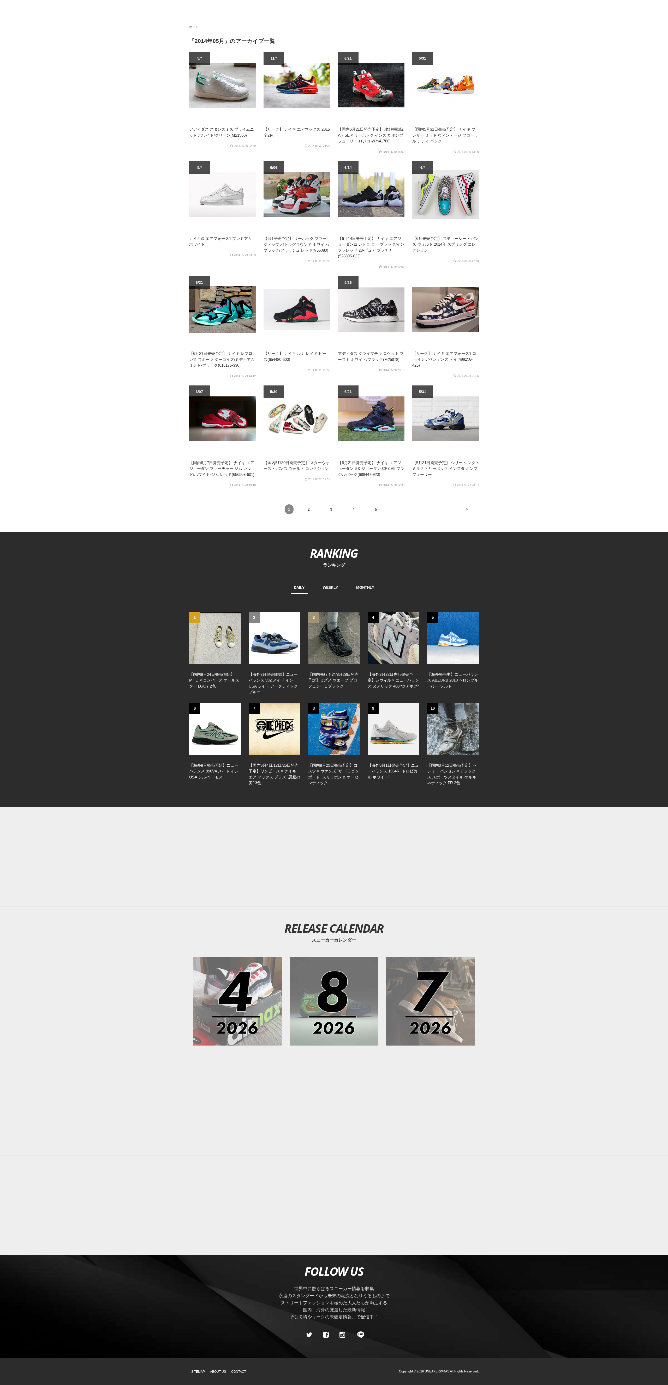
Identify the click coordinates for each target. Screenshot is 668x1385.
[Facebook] (325, 1334)
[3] (334, 637)
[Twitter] (309, 1334)
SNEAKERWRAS (437, 1371)
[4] (393, 637)
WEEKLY (330, 587)
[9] (393, 728)
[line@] (359, 1334)
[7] (274, 728)
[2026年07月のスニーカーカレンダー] (430, 1001)
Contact (238, 1372)
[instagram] (342, 1334)
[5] (453, 637)
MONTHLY (365, 587)
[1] (215, 637)
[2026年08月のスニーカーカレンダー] (334, 1001)
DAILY (299, 587)
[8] (334, 728)
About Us (218, 1372)
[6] (215, 728)
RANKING (334, 553)
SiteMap (198, 1372)
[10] (453, 728)
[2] (274, 637)
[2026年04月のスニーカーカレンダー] (237, 1001)
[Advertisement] (341, 856)
